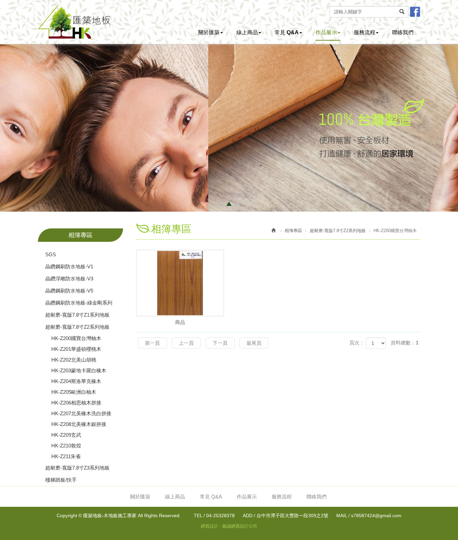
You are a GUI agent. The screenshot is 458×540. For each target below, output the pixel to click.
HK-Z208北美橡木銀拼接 (78, 424)
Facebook (415, 12)
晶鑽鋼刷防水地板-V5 (69, 290)
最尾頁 (254, 343)
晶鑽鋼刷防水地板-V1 (69, 266)
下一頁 (220, 343)
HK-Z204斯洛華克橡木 (76, 381)
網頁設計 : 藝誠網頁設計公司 (229, 526)
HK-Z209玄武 (66, 435)
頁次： (356, 342)
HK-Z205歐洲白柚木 (73, 392)
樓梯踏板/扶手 (61, 480)
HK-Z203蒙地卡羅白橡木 (78, 370)
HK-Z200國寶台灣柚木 (76, 338)
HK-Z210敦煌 (66, 445)
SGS (50, 254)
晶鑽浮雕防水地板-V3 (69, 278)
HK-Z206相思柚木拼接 (76, 403)
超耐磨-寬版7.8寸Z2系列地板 (77, 327)
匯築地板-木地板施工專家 (74, 21)
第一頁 (152, 343)
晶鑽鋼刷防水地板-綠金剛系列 (78, 303)
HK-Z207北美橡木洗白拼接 (81, 413)
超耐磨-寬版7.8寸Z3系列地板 (77, 468)
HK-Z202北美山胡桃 (73, 360)
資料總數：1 (404, 342)
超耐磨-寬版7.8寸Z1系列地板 (77, 315)
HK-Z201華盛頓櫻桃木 (76, 349)
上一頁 (186, 343)
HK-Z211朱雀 (66, 456)
